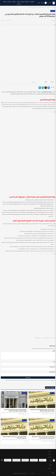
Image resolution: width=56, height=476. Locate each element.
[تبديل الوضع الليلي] (46, 3)
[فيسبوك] (48, 87)
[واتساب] (43, 87)
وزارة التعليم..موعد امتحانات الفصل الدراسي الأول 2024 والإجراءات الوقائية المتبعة (43, 437)
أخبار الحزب (9, 1)
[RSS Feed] (2, 460)
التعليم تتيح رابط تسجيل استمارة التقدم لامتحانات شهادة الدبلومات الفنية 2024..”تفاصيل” (15, 410)
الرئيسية (53, 7)
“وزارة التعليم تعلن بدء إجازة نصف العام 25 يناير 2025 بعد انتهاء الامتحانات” (14, 437)
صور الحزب (18, 4)
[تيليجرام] (40, 87)
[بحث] (48, 3)
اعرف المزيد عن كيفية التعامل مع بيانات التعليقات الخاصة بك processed (19, 380)
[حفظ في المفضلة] (2, 20)
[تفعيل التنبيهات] (53, 473)
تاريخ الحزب (14, 1)
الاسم (54, 361)
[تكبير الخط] (43, 82)
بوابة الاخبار (32, 1)
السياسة (18, 1)
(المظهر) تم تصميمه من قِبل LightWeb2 (35, 473)
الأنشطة (4, 1)
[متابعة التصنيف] (49, 11)
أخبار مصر (23, 1)
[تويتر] (45, 87)
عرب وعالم (27, 1)
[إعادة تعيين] (41, 82)
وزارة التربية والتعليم (47, 92)
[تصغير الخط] (49, 82)
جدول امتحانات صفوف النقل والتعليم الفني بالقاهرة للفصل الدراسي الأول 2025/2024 (42, 410)
